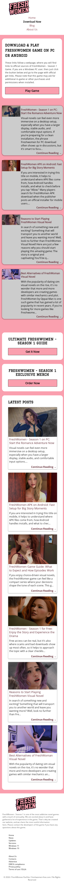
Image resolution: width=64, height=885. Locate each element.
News (11, 838)
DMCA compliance (17, 864)
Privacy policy (14, 866)
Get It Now (32, 351)
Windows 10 (14, 848)
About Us (32, 29)
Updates (12, 840)
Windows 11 (14, 845)
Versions (12, 843)
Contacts (12, 859)
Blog (32, 25)
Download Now (32, 21)
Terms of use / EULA (17, 869)
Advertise (13, 861)
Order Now (32, 383)
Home (32, 17)
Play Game (32, 91)
